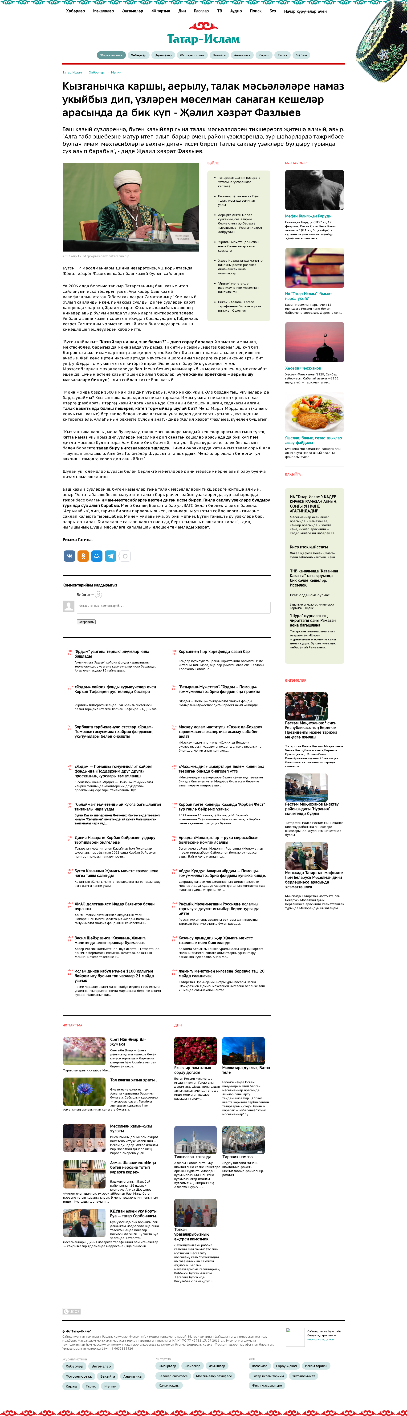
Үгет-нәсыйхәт (303, 1376)
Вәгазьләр (260, 1366)
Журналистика (111, 55)
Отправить (86, 622)
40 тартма (160, 10)
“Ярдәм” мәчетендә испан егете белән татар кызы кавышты (238, 246)
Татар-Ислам (72, 72)
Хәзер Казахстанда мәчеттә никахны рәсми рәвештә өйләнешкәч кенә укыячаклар (240, 266)
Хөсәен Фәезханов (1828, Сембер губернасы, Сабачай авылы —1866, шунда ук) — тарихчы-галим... (312, 378)
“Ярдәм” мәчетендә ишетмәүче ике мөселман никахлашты (238, 287)
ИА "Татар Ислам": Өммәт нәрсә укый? (308, 296)
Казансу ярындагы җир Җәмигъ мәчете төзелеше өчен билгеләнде (216, 940)
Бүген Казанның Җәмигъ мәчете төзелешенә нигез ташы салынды (117, 873)
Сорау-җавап (286, 1366)
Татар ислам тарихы (268, 1376)
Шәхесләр (192, 1366)
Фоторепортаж (192, 55)
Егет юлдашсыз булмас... (311, 595)
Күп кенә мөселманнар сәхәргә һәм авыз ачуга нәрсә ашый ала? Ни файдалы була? (313, 453)
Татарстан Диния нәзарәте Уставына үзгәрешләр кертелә (239, 181)
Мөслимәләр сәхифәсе (214, 1376)
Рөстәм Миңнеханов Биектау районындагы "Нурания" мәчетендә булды (312, 809)
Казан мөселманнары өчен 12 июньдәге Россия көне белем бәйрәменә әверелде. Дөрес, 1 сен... (313, 309)
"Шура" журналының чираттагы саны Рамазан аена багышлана (313, 620)
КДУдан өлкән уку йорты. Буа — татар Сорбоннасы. (133, 1213)
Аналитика (242, 55)
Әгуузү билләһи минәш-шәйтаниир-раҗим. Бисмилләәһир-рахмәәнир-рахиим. (243, 1169)
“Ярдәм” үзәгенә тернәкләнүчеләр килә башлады (112, 654)
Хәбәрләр (76, 10)
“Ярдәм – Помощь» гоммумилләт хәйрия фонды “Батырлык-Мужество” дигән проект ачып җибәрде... (219, 703)
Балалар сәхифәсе (173, 1376)
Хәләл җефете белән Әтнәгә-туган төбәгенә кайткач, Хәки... (313, 555)
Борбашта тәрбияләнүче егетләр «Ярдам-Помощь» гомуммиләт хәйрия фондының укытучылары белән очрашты (114, 731)
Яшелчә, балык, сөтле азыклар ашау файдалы (313, 440)
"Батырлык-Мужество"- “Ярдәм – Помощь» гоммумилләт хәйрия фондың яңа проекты (219, 689)
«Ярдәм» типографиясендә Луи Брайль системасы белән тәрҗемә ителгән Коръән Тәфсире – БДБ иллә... (117, 707)
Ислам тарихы (316, 1366)
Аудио (236, 10)
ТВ (219, 10)
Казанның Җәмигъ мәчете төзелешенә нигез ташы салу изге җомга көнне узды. (117, 884)
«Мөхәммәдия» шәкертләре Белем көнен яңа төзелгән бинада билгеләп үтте (221, 768)
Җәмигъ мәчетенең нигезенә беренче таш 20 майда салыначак (222, 973)
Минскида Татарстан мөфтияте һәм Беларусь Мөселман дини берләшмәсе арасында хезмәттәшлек (314, 879)
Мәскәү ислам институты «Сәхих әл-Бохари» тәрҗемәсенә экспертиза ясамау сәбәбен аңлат (220, 731)
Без (273, 10)
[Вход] (98, 594)
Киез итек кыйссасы (309, 547)
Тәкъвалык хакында (192, 1156)
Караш (264, 55)
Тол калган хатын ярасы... (133, 1080)
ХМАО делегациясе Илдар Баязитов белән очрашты (115, 906)
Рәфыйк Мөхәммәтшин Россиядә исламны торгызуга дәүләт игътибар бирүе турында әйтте (219, 909)
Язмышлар (217, 1366)
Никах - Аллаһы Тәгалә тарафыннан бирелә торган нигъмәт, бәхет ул (239, 306)
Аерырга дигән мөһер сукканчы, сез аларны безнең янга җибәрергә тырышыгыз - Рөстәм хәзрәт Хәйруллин (240, 223)
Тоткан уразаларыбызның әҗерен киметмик (191, 1234)
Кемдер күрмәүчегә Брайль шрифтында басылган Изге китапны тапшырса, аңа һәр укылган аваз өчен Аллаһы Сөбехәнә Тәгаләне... (221, 665)
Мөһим (301, 55)
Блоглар (201, 10)
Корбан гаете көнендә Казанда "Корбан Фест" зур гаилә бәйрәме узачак (222, 806)
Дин (182, 10)
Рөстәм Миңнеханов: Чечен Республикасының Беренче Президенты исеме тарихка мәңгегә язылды (311, 729)
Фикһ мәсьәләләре (267, 1385)
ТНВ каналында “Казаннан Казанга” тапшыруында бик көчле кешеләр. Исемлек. (314, 578)
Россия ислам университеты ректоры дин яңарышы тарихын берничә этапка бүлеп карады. (218, 922)
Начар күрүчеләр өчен (305, 11)
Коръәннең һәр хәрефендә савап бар (214, 651)
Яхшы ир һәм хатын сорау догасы (192, 1070)
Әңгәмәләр (132, 10)
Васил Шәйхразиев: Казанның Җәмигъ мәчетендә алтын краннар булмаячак (110, 940)
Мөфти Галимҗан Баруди (308, 216)
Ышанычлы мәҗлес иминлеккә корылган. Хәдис (312, 606)
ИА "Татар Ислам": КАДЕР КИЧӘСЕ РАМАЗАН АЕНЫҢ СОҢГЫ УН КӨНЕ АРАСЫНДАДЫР (313, 503)
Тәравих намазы (237, 1156)
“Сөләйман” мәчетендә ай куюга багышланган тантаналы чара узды (118, 806)
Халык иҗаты (169, 1385)
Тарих (282, 55)
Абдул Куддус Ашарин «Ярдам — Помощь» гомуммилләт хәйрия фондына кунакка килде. (222, 873)
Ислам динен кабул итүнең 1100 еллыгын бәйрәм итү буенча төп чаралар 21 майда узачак (114, 976)
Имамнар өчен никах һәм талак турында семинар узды (238, 200)
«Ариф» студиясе (320, 1339)
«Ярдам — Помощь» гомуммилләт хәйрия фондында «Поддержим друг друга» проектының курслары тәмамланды (113, 771)
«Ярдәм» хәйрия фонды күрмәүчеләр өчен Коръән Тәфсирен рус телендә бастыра (115, 689)
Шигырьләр (167, 1366)
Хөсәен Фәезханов (303, 368)
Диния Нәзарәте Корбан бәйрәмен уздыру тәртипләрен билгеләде (115, 840)
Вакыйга (219, 55)
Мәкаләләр (103, 10)
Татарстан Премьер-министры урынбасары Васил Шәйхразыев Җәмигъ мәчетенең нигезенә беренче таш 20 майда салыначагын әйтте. (222, 986)
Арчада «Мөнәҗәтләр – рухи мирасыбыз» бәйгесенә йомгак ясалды (218, 840)
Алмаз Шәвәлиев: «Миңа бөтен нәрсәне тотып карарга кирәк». (133, 1167)
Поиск (255, 10)
